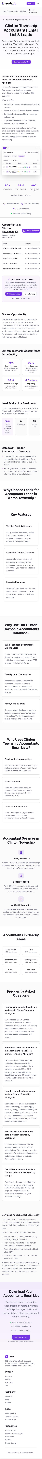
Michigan (23, 11)
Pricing (7, 1379)
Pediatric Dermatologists (14, 1433)
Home (4, 11)
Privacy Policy (10, 1413)
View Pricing (30, 294)
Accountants (13, 11)
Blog (7, 1399)
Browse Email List (21, 62)
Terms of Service (11, 1416)
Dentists (8, 1440)
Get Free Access (13, 294)
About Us (8, 1396)
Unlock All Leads (32, 231)
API (6, 1386)
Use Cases (9, 1382)
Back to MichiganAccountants (18, 20)
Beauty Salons (10, 1443)
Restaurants (9, 1437)
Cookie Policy (10, 1420)
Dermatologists (10, 1430)
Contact (8, 1403)
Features (8, 1376)
